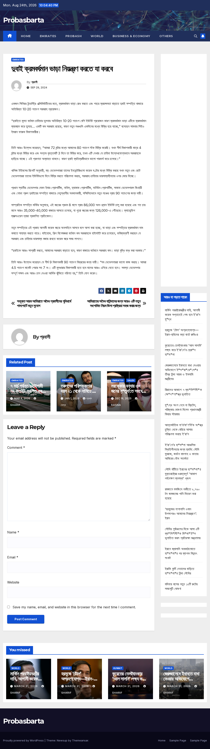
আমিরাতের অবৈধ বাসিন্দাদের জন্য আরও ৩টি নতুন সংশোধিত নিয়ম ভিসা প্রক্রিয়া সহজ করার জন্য (114, 303)
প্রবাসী (34, 82)
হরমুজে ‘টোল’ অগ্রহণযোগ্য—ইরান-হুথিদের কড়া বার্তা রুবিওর (79, 679)
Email (12, 557)
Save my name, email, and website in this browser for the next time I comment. (74, 607)
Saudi (130, 380)
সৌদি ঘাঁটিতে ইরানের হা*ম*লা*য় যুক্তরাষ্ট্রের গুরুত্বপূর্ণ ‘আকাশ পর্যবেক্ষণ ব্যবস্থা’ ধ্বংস (183, 473)
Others (166, 36)
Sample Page (177, 740)
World (97, 36)
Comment (16, 447)
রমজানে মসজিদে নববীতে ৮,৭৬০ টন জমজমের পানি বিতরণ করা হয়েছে (182, 493)
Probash (73, 36)
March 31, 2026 (26, 686)
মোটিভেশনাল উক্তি (21, 285)
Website (13, 582)
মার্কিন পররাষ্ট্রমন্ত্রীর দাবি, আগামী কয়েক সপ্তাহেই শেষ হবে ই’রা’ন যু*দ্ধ (182, 314)
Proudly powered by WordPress (24, 740)
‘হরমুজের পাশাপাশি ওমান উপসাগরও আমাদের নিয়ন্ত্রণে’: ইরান (181, 513)
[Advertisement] (184, 170)
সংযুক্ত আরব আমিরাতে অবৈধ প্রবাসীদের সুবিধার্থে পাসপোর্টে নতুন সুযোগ (44, 303)
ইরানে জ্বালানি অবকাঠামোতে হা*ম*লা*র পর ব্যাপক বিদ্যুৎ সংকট (181, 553)
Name (13, 532)
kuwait (117, 668)
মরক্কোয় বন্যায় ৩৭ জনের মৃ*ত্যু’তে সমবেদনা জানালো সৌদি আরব (129, 391)
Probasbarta (23, 20)
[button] (195, 36)
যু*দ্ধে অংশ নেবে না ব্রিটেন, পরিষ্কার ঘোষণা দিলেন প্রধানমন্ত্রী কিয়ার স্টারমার (183, 409)
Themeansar (80, 740)
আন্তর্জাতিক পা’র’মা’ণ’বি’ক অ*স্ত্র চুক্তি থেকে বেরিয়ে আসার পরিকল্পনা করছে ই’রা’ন (184, 429)
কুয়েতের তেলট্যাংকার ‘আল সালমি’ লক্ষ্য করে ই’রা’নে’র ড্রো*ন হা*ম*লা (183, 349)
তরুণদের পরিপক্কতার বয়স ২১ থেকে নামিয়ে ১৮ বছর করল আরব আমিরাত (78, 391)
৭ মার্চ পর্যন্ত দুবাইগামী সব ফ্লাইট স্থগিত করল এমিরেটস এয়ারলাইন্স (27, 391)
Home (26, 36)
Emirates (48, 36)
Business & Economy (131, 36)
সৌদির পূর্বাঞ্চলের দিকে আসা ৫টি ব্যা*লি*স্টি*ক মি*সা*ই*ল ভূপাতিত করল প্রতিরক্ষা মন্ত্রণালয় (183, 533)
